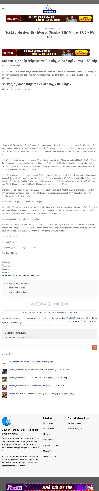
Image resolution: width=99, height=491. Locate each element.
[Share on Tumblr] (63, 304)
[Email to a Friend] (45, 304)
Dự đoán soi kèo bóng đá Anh (49, 29)
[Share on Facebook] (36, 304)
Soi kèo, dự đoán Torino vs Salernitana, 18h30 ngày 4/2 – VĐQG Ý (36, 386)
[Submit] (94, 347)
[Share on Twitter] (41, 304)
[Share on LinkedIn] (58, 304)
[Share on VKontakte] (54, 304)
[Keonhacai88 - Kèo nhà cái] (49, 9)
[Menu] (3, 9)
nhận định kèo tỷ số (17, 288)
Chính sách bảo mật (49, 480)
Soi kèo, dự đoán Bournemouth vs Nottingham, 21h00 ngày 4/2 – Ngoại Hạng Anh (43, 393)
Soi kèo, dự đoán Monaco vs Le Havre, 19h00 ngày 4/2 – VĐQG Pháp (38, 378)
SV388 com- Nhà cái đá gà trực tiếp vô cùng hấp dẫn (31, 362)
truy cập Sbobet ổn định (19, 292)
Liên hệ (37, 480)
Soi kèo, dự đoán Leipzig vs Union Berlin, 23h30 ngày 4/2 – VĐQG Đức (39, 370)
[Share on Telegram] (67, 304)
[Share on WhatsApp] (32, 304)
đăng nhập (17, 337)
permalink (73, 312)
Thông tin (29, 480)
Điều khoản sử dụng (66, 480)
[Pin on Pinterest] (50, 304)
